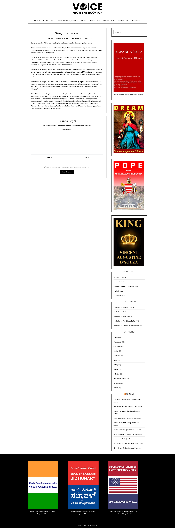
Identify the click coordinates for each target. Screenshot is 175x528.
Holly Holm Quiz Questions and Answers (127, 448)
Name (49, 158)
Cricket (116, 351)
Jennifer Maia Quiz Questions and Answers (128, 418)
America (116, 337)
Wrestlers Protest (120, 277)
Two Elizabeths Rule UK (131, 321)
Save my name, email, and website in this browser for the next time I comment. (67, 167)
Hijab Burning (127, 316)
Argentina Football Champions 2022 (126, 286)
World (37, 21)
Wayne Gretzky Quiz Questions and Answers (128, 406)
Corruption (123, 21)
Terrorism (136, 21)
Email (86, 158)
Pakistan (116, 374)
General (116, 360)
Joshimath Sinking (119, 282)
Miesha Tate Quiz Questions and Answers (127, 430)
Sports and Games (120, 378)
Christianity (108, 21)
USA (52, 21)
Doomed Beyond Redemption (132, 325)
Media (84, 21)
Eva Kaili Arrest (119, 291)
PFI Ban (125, 312)
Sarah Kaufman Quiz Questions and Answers (128, 434)
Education (95, 21)
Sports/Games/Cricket (68, 21)
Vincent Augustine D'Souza (78, 38)
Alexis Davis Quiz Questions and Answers (127, 439)
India (45, 21)
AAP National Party (120, 295)
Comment (67, 129)
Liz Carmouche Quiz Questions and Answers (128, 443)
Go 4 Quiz (130, 394)
